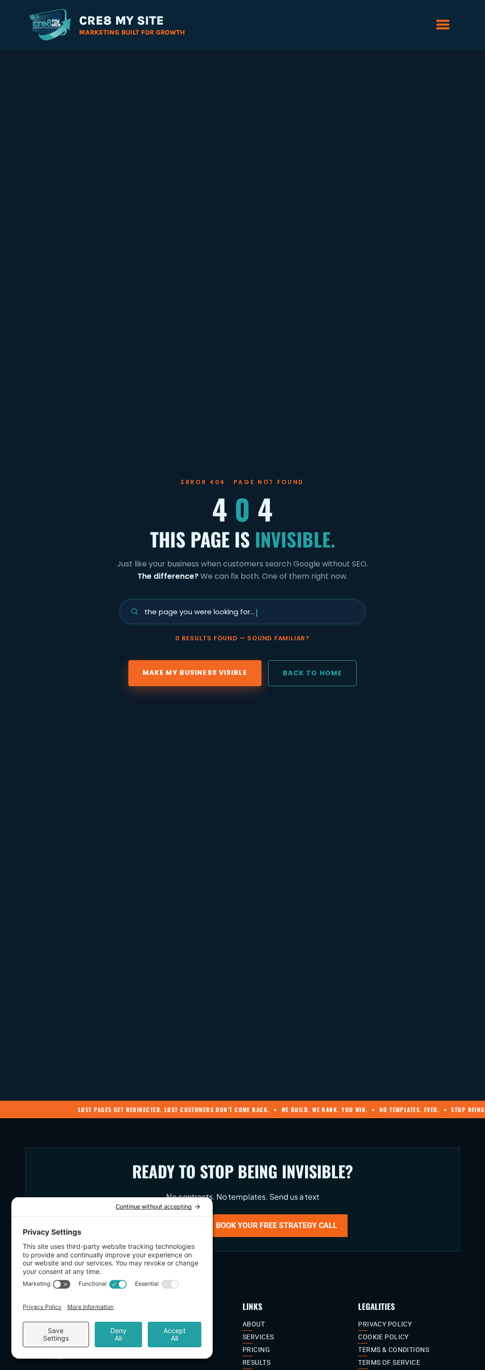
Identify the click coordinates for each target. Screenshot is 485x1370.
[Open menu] (443, 25)
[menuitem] (296, 1324)
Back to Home (312, 673)
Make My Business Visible (195, 672)
